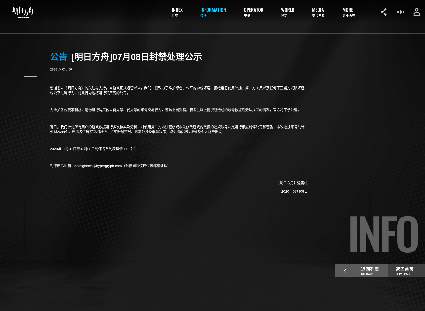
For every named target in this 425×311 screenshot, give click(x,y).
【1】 (133, 149)
